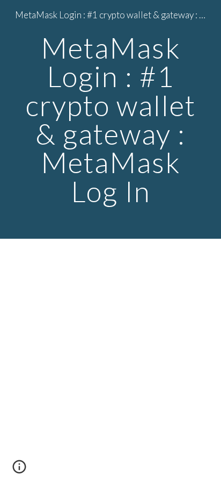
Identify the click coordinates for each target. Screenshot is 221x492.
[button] (19, 470)
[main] (110, 119)
